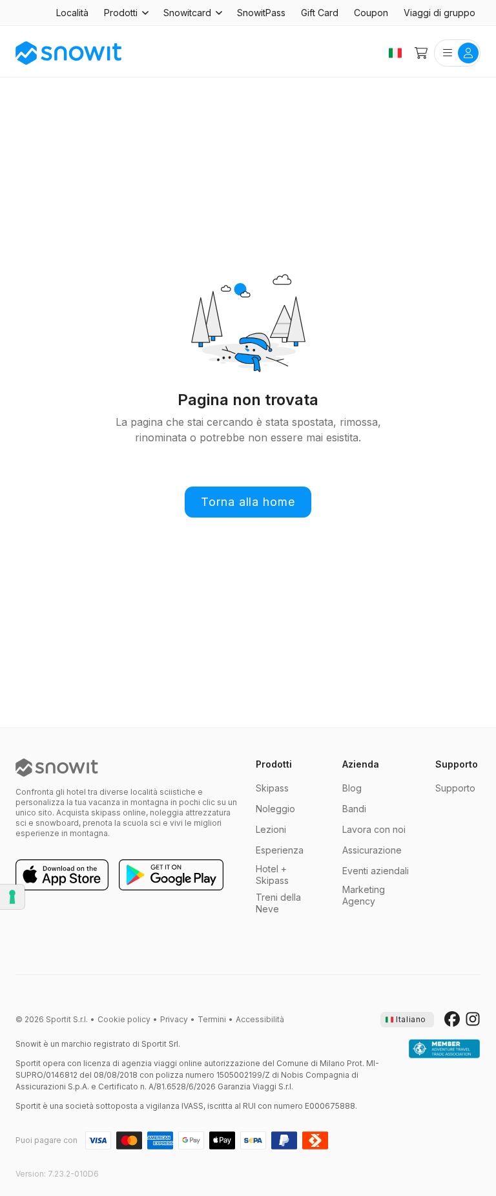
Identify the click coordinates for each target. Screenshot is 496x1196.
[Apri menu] (457, 53)
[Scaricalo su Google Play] (171, 875)
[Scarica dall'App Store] (62, 875)
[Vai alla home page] (57, 768)
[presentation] (407, 1019)
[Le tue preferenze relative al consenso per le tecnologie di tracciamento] (12, 897)
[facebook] (452, 1019)
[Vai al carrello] (421, 53)
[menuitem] (72, 13)
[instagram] (472, 1019)
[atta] (444, 1049)
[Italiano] (395, 53)
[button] (126, 13)
